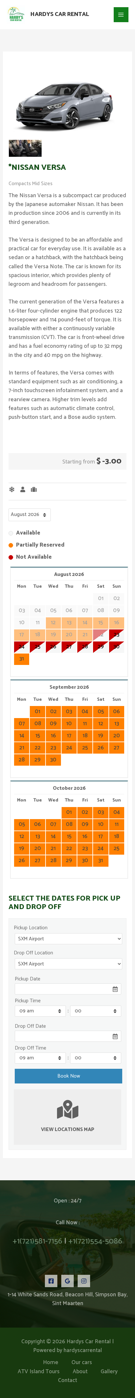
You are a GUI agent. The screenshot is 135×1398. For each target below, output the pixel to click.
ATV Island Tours (39, 1371)
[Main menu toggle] (121, 14)
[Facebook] (51, 1281)
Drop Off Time (30, 1048)
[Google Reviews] (67, 1281)
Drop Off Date (30, 1026)
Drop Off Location (33, 953)
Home (50, 1362)
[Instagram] (84, 1281)
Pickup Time (28, 1001)
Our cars (81, 1362)
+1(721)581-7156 (37, 1241)
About (80, 1371)
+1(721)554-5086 (95, 1241)
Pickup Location (31, 928)
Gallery (109, 1371)
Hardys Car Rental (59, 14)
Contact (67, 1380)
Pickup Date (27, 979)
